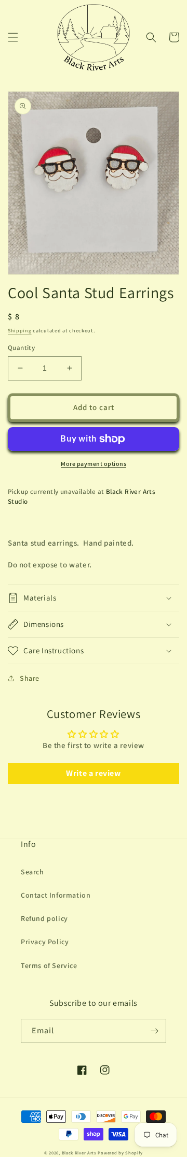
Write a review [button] (93, 773)
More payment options (93, 463)
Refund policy (44, 918)
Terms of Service (49, 965)
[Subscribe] (154, 1031)
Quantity (21, 347)
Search (32, 871)
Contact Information (55, 895)
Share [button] (29, 678)
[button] (13, 37)
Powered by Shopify (120, 1152)
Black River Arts (79, 1152)
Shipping (20, 330)
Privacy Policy (45, 941)
